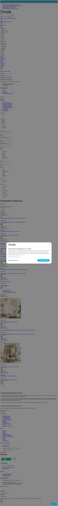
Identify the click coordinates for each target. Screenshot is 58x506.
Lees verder (22, 254)
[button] (29, 256)
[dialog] (29, 253)
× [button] (49, 244)
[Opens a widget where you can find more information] (54, 504)
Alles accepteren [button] (44, 260)
